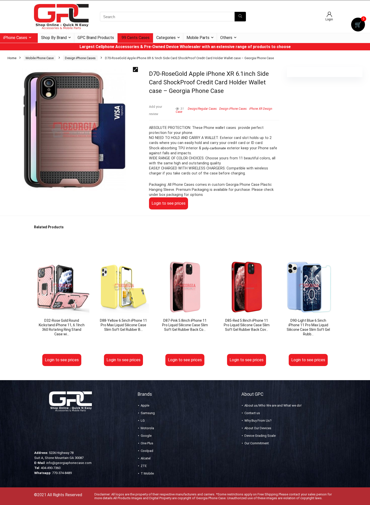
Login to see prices (169, 203)
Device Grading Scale (260, 436)
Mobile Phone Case (40, 58)
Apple (145, 405)
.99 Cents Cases (135, 37)
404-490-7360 (50, 468)
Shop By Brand (54, 37)
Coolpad (147, 451)
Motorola (147, 428)
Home (12, 58)
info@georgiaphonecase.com (69, 463)
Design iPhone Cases (80, 58)
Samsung (148, 413)
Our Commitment (256, 443)
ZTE (144, 466)
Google (146, 436)
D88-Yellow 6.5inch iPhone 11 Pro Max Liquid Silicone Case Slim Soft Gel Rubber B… (123, 325)
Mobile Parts (198, 37)
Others (226, 37)
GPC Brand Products (96, 37)
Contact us (252, 413)
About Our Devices (257, 428)
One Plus (147, 443)
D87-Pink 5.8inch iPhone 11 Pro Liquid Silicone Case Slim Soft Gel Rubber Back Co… (185, 325)
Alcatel (146, 458)
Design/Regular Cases (202, 109)
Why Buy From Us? (258, 420)
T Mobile (147, 473)
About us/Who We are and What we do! (273, 405)
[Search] (240, 16)
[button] (135, 69)
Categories (166, 37)
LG (143, 420)
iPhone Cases (15, 37)
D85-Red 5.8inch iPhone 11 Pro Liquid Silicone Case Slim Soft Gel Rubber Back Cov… (247, 325)
